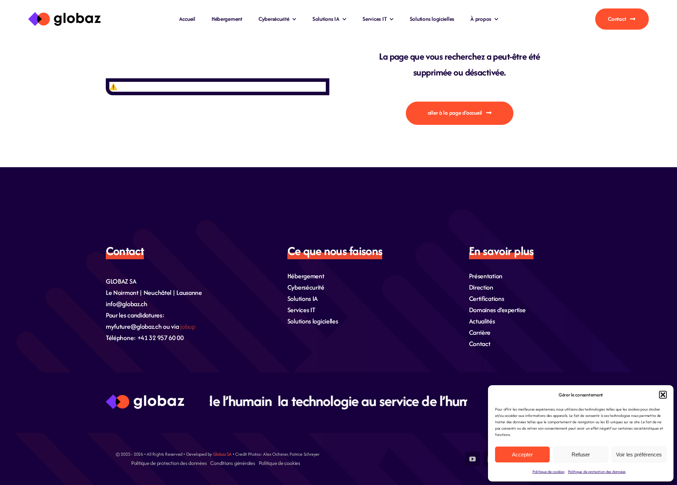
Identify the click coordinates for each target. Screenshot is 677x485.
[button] (662, 394)
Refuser (581, 454)
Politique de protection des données (597, 471)
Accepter (522, 454)
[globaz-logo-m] (64, 15)
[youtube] (472, 458)
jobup (187, 326)
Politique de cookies (548, 471)
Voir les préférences (639, 454)
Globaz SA (222, 454)
